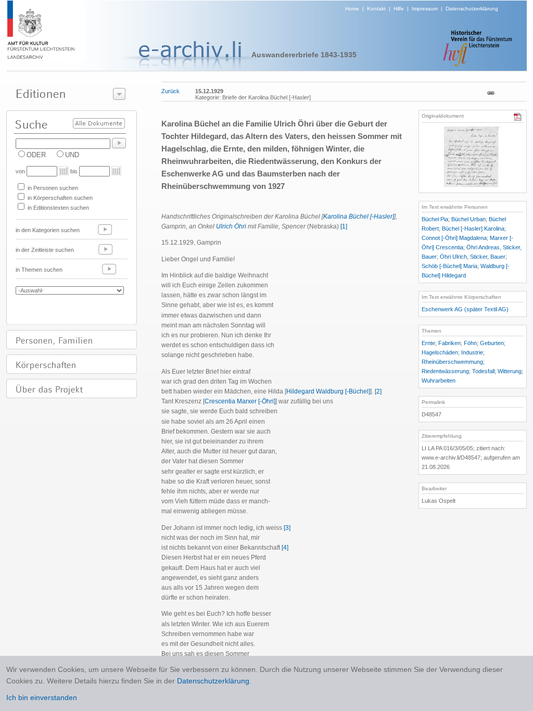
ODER (36, 155)
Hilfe (399, 8)
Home (352, 8)
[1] (343, 226)
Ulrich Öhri (231, 226)
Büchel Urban (468, 219)
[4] (285, 547)
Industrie (472, 352)
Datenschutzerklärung (472, 8)
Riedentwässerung (445, 371)
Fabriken (449, 343)
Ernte (428, 343)
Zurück (170, 91)
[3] (287, 527)
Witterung (510, 371)
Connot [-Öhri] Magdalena (454, 238)
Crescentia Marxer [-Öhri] (240, 401)
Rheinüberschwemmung (452, 362)
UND (72, 155)
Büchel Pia (435, 219)
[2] (378, 391)
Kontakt (376, 8)
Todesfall (483, 371)
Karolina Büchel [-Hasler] (358, 216)
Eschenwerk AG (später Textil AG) (465, 309)
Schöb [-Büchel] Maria (449, 266)
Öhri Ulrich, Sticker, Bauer (472, 256)
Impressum (425, 8)
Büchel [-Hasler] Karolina (473, 228)
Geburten (492, 343)
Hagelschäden (440, 352)
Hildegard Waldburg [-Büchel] (328, 391)
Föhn (470, 343)
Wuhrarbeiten (438, 380)
